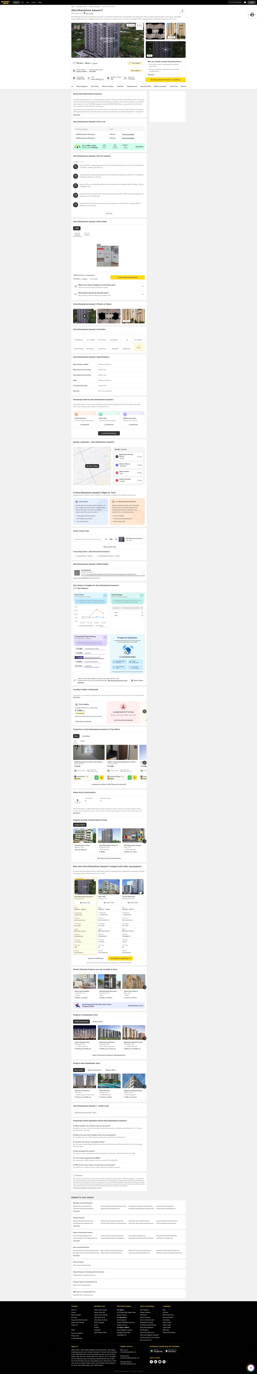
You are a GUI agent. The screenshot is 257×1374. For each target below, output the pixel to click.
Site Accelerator (121, 1320)
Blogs (40, 2)
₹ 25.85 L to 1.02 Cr (81, 998)
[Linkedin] (155, 1361)
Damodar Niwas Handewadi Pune (82, 1206)
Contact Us (74, 1325)
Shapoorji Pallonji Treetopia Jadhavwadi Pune (85, 1250)
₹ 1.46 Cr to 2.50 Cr (105, 1097)
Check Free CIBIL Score (147, 1332)
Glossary (165, 1312)
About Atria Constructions (84, 792)
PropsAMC (97, 1330)
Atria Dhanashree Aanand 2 (92, 657)
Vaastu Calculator (145, 1317)
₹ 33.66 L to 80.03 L (106, 998)
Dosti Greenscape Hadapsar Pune (82, 1235)
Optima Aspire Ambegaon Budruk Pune (139, 1253)
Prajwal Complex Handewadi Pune (165, 1208)
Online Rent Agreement (146, 1327)
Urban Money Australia (100, 1320)
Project (34, 2)
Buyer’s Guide (167, 1322)
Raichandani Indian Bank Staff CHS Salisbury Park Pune (141, 1238)
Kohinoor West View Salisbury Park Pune (112, 1235)
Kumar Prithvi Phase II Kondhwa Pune (166, 1235)
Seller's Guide (167, 1325)
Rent (27, 2)
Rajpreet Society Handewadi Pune (110, 1208)
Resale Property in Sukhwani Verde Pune (84, 1275)
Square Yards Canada (100, 1310)
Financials (74, 1317)
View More (151, 74)
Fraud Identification (76, 1338)
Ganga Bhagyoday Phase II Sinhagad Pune (113, 1238)
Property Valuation (145, 1312)
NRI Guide (166, 1330)
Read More (76, 115)
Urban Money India (99, 1317)
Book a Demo (138, 680)
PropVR (96, 1327)
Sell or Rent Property (235, 2)
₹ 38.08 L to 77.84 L (130, 852)
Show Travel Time (110, 547)
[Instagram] (164, 1361)
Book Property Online (100, 1332)
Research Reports (168, 1317)
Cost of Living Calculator (147, 1320)
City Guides (166, 1320)
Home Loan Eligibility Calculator (149, 1335)
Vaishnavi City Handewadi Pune (165, 1206)
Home (72, 6)
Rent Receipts (144, 1330)
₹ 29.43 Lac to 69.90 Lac (132, 1049)
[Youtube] (159, 1361)
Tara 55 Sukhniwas (128, 896)
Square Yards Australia (100, 1315)
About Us (74, 1310)
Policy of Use (75, 1336)
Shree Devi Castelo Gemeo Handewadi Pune (140, 1223)
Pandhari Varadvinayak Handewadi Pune (112, 1221)
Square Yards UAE (99, 1312)
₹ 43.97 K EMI (93, 279)
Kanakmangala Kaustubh (92, 648)
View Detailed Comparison (119, 958)
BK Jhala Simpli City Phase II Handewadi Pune (113, 1223)
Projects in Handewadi (94, 6)
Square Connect (121, 1315)
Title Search (143, 1315)
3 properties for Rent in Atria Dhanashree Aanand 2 (109, 784)
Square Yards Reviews (77, 1322)
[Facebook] (151, 1361)
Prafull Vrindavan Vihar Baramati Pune (111, 1253)
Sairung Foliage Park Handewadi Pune (167, 1221)
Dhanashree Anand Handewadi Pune (83, 1208)
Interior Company (99, 1322)
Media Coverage (76, 1315)
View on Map (93, 466)
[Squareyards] (6, 3)
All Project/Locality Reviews (148, 1325)
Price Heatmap (144, 1310)
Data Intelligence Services (124, 1330)
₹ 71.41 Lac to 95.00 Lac (83, 1097)
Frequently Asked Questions (79, 1320)
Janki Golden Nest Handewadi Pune (83, 1223)
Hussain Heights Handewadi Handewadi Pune (113, 1206)
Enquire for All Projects (96, 958)
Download (85, 424)
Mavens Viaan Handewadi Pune (82, 1265)
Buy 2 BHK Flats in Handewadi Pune (83, 1295)
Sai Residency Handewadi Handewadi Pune (140, 1206)
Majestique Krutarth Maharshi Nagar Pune (167, 1250)
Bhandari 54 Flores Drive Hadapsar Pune (139, 1250)
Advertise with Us (122, 1325)
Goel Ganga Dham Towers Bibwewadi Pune (85, 1238)
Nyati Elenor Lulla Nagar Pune (164, 1238)
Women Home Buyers (169, 1332)
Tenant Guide (167, 1327)
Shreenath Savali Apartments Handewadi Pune (141, 1208)
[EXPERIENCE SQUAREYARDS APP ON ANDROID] (157, 1352)
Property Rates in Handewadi (83, 721)
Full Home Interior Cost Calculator (150, 1337)
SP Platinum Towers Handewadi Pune (138, 1221)
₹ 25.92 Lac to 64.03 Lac (83, 1049)
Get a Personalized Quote (128, 277)
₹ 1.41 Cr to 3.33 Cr (130, 998)
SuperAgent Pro (121, 1335)
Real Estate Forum (168, 1315)
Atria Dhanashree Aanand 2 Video (85, 1112)
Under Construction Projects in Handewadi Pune (109, 1055)
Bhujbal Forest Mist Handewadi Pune (83, 1221)
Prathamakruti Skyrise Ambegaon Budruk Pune (169, 1253)
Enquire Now (86, 902)
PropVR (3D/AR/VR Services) (125, 1322)
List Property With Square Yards (126, 1312)
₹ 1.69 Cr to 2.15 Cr (130, 1097)
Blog (164, 1310)
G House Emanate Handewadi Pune (166, 1223)
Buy (22, 2)
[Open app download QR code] (253, 14)
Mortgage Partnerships (123, 1332)
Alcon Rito (88, 653)
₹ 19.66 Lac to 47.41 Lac (107, 1049)
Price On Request (81, 849)
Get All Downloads (110, 433)
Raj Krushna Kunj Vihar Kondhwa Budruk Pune (86, 1253)
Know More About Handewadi (123, 720)
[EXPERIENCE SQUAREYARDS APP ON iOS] (171, 1352)
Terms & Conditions (77, 1333)
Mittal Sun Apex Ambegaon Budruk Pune (112, 1250)
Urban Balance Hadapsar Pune (137, 1235)
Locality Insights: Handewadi (85, 690)
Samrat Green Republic (91, 661)
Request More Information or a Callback (166, 80)
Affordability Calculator (146, 1322)
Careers (73, 1312)
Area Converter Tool (145, 1340)
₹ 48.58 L (102, 852)
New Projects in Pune (81, 6)
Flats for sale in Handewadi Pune (82, 1285)
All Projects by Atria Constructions (109, 858)
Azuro (96, 1325)
